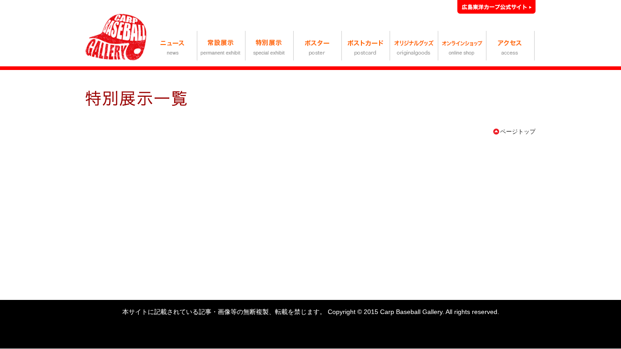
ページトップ (518, 131)
